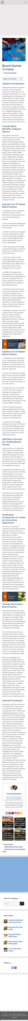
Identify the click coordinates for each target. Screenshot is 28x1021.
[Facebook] (6, 813)
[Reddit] (18, 813)
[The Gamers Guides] (2, 2)
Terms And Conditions (15, 1015)
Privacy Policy (4, 1015)
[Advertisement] (14, 19)
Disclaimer (24, 1015)
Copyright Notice (21, 1014)
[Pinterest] (9, 813)
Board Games (8, 844)
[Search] (22, 903)
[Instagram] (15, 813)
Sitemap (14, 1017)
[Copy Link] (21, 813)
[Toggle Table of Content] (20, 79)
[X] (12, 813)
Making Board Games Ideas (13, 847)
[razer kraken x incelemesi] (14, 1020)
